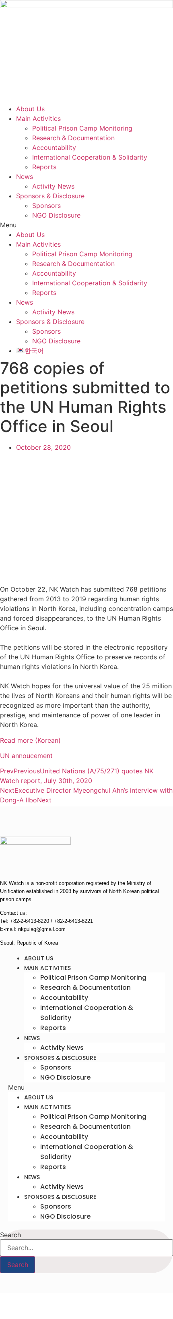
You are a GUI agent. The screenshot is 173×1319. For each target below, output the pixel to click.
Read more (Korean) (30, 740)
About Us (30, 109)
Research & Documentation (73, 138)
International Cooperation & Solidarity (89, 157)
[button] (86, 225)
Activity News (53, 186)
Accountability (54, 147)
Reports (44, 167)
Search (10, 1235)
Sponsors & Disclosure (50, 196)
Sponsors (46, 205)
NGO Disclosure (56, 215)
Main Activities (38, 118)
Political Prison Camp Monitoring (82, 128)
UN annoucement (26, 756)
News (24, 176)
